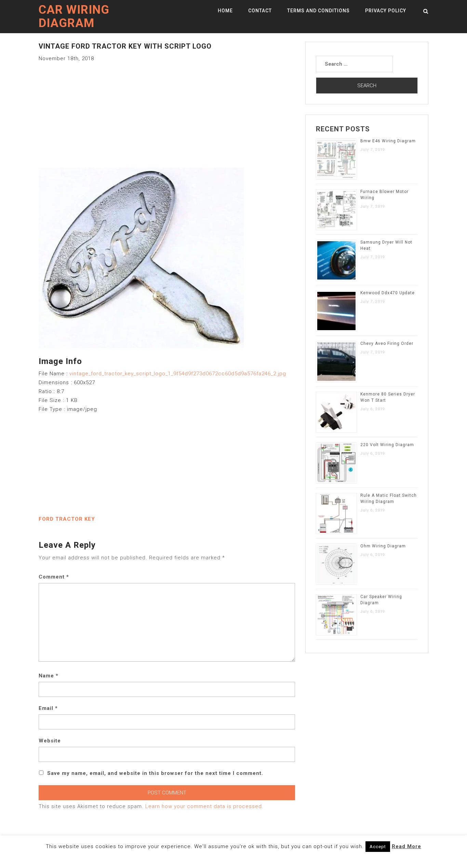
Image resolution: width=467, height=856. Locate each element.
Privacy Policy (385, 10)
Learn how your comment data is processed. (204, 806)
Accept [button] (378, 846)
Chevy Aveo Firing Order (386, 343)
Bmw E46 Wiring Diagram (388, 141)
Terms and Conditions (318, 10)
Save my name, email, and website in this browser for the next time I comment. (155, 773)
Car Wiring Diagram (74, 16)
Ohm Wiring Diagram (383, 546)
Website (50, 741)
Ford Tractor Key (67, 519)
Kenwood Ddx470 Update (387, 292)
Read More (406, 846)
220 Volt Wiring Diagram (387, 444)
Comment (54, 577)
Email (48, 708)
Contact (260, 10)
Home (225, 10)
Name (48, 676)
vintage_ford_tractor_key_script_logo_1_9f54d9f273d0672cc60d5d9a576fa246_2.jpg (177, 374)
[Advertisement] (167, 111)
